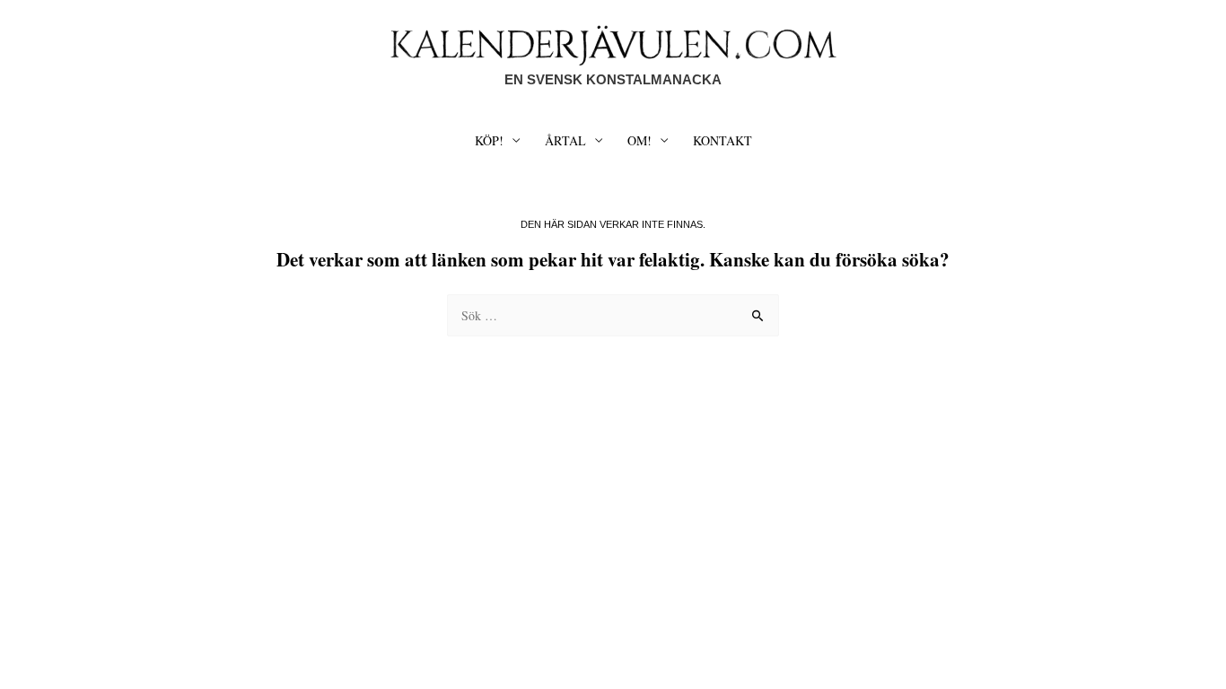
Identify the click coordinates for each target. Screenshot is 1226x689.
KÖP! (489, 140)
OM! (639, 140)
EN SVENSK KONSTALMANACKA (613, 79)
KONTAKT (722, 140)
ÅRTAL (565, 140)
